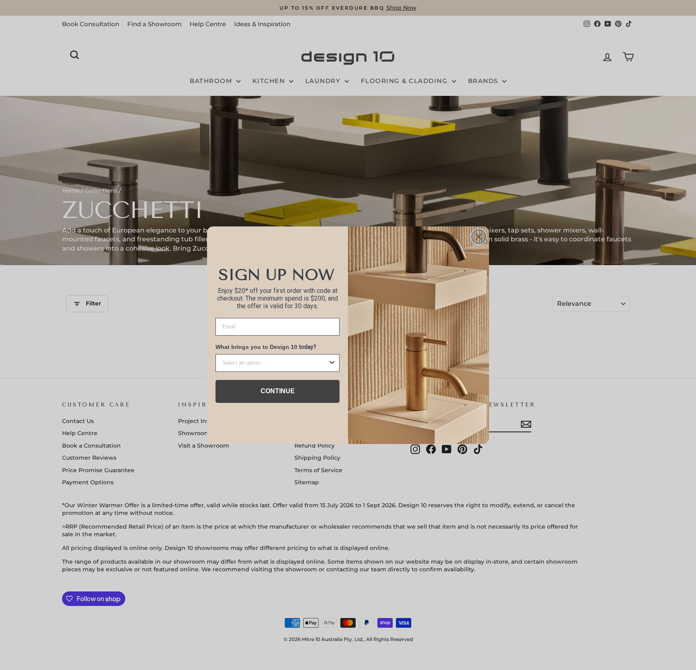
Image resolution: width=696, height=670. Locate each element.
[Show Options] (332, 363)
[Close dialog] (479, 237)
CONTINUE (278, 391)
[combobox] (275, 363)
